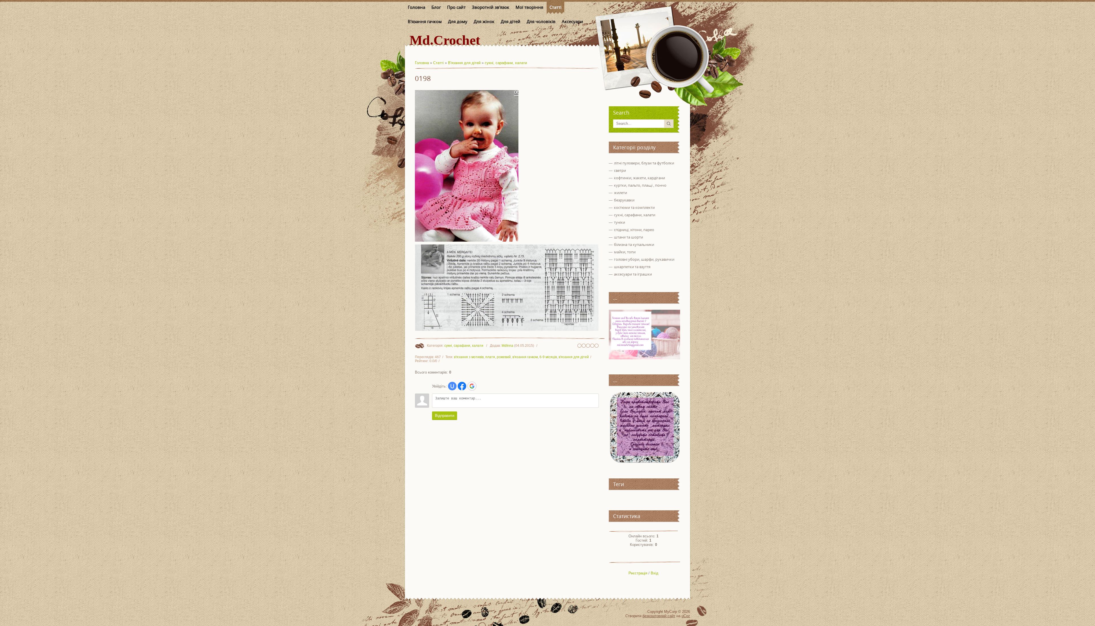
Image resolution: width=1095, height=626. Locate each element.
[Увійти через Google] (471, 386)
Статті (438, 63)
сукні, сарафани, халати (506, 63)
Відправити (444, 415)
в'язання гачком (525, 357)
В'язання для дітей (464, 63)
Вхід (654, 573)
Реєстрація (637, 573)
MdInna (507, 346)
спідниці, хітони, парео (634, 229)
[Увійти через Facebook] (462, 386)
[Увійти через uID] (452, 386)
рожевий (504, 357)
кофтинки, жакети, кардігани (639, 177)
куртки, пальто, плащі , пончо (640, 185)
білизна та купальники (634, 244)
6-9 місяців (548, 357)
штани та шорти (628, 237)
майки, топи (625, 251)
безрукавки (624, 200)
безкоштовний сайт (658, 616)
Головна (422, 63)
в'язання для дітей (574, 357)
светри (620, 170)
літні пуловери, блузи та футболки (644, 163)
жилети (620, 192)
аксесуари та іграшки (633, 274)
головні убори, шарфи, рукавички (644, 259)
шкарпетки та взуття (632, 266)
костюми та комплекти (634, 207)
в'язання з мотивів (469, 357)
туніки (619, 222)
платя (490, 357)
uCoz (686, 616)
